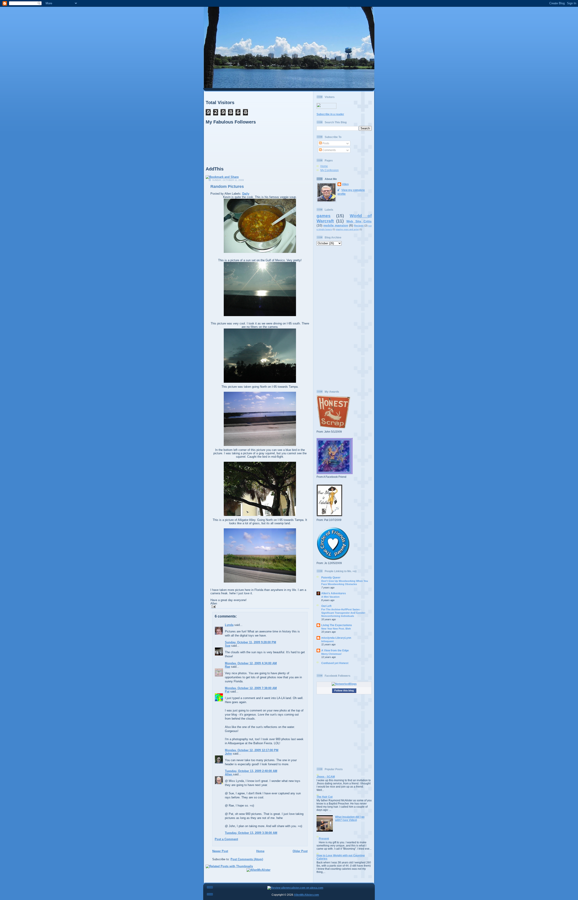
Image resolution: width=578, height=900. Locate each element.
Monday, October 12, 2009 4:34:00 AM (251, 663)
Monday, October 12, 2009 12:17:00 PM (251, 750)
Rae (227, 666)
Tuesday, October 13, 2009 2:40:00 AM (251, 771)
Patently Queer (330, 577)
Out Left (326, 605)
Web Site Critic (359, 221)
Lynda (229, 625)
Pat (227, 691)
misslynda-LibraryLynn (336, 637)
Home (260, 851)
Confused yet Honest (334, 663)
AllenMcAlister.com (306, 894)
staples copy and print (347, 229)
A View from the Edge (335, 650)
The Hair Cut (325, 796)
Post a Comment (226, 839)
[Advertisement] (344, 317)
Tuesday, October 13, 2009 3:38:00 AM (251, 833)
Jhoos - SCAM (326, 776)
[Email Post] (213, 606)
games (324, 215)
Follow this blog (344, 690)
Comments (329, 150)
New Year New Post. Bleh (336, 628)
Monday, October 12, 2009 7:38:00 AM (251, 688)
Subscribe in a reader (330, 114)
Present (324, 838)
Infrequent (327, 641)
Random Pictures (227, 186)
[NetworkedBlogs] (344, 683)
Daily (245, 193)
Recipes (359, 225)
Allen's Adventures (333, 593)
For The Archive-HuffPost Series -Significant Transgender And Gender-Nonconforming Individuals (343, 612)
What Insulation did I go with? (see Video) (349, 818)
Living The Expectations (336, 625)
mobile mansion (335, 225)
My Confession (329, 170)
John (228, 753)
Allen (229, 774)
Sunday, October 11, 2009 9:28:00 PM (250, 642)
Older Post (300, 851)
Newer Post (220, 851)
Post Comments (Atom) (247, 859)
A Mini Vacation (330, 596)
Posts (325, 143)
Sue (227, 645)
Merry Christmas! (331, 654)
